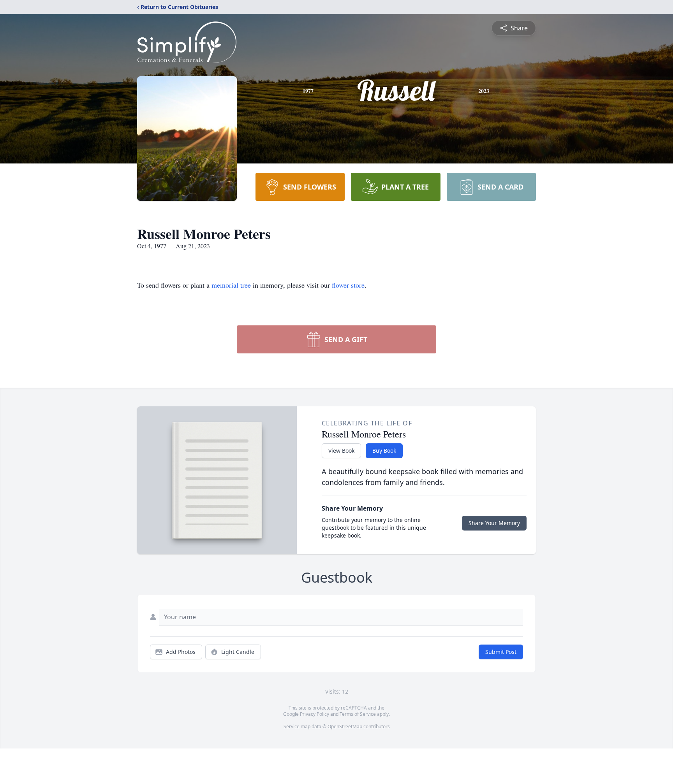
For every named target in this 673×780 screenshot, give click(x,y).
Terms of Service (358, 714)
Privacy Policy (314, 714)
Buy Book (384, 450)
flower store (348, 285)
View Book (341, 450)
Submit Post (500, 651)
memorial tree (231, 285)
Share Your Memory (494, 523)
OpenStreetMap (345, 726)
